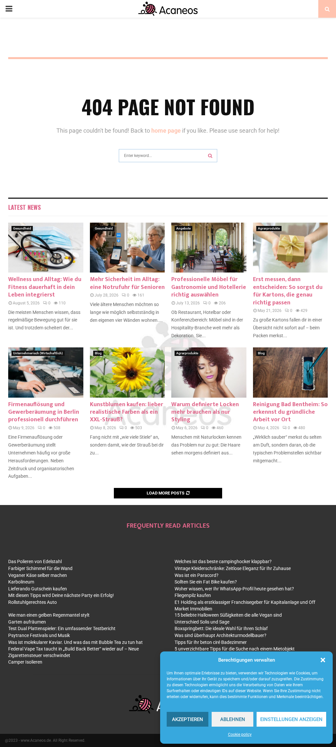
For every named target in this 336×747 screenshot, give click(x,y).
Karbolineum (21, 581)
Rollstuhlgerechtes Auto (32, 602)
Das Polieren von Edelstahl (35, 561)
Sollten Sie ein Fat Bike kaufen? (206, 581)
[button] (323, 660)
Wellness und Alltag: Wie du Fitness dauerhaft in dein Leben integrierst (44, 287)
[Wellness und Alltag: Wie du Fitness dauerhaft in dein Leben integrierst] (45, 248)
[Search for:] (168, 154)
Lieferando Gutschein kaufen (37, 588)
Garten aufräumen (27, 622)
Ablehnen (232, 719)
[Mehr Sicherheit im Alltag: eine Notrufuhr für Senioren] (127, 248)
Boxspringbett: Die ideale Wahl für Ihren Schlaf (221, 628)
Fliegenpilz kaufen (193, 595)
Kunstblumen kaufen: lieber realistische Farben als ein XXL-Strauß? (126, 412)
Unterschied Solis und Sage (202, 622)
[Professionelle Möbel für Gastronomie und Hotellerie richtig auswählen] (208, 248)
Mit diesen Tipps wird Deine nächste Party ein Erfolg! (61, 595)
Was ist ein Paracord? (197, 575)
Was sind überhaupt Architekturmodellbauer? (220, 635)
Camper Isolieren (25, 662)
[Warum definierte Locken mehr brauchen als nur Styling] (208, 372)
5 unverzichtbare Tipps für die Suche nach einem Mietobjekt (235, 648)
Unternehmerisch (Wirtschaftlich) (38, 353)
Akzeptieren (187, 719)
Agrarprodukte (269, 228)
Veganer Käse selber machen (37, 575)
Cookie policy (240, 734)
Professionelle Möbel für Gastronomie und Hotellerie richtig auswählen (208, 287)
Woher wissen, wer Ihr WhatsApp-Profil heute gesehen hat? (234, 588)
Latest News (24, 207)
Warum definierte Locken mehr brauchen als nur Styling (205, 412)
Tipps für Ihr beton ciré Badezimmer (211, 642)
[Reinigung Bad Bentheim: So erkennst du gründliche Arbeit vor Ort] (290, 372)
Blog (98, 353)
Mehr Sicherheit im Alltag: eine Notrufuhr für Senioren (127, 283)
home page (166, 130)
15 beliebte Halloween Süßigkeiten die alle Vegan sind (228, 615)
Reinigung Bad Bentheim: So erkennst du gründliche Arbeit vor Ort (290, 412)
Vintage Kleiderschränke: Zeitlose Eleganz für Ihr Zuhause (233, 568)
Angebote (183, 228)
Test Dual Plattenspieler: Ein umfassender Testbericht (62, 628)
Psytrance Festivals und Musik (39, 635)
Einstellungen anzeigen (291, 719)
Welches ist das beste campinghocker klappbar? (223, 561)
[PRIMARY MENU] (9, 9)
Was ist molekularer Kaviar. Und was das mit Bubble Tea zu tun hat (75, 642)
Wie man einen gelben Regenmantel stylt (49, 615)
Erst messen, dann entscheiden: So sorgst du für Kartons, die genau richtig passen (288, 291)
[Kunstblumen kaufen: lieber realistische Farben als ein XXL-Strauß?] (127, 372)
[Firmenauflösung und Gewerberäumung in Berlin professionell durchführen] (45, 372)
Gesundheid (22, 228)
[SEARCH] (210, 155)
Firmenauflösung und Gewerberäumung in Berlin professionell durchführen (43, 412)
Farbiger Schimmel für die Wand (40, 568)
